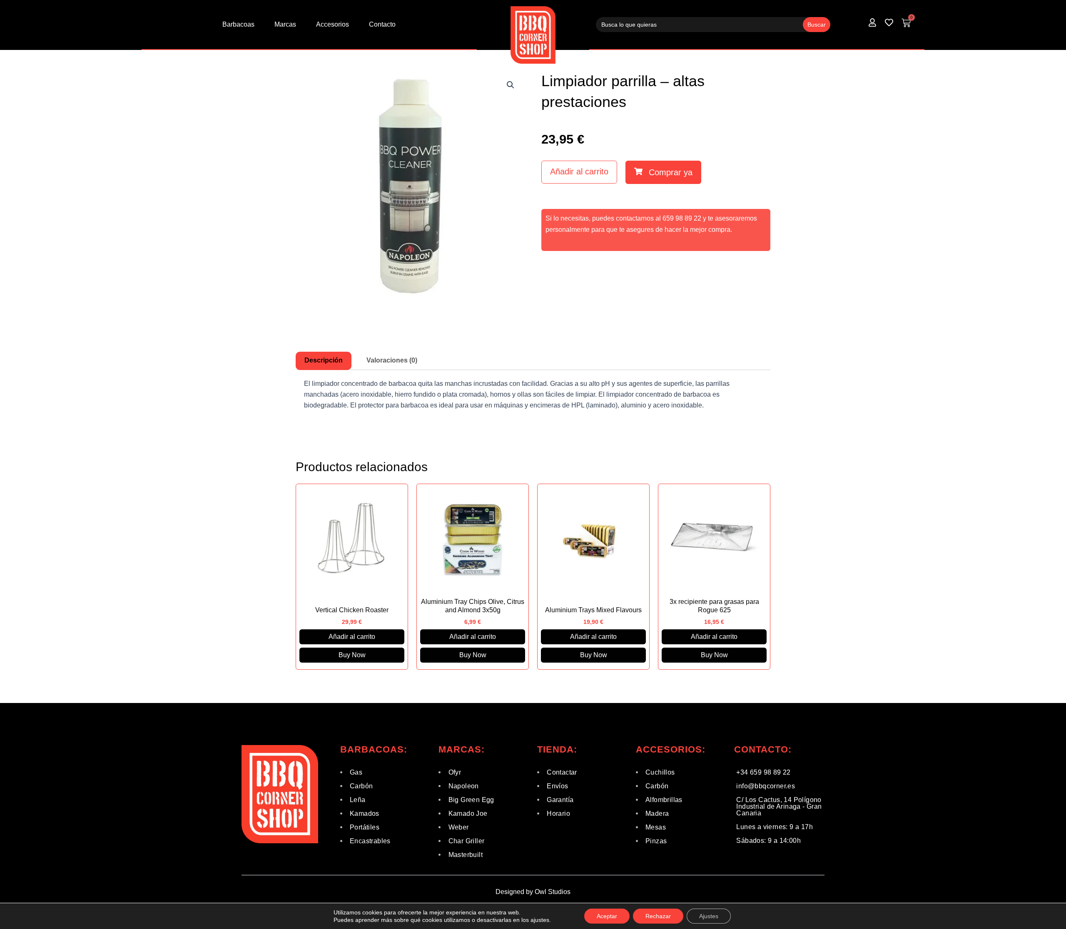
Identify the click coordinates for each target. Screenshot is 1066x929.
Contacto (382, 24)
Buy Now (352, 654)
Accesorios (332, 24)
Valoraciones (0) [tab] (391, 360)
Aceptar (607, 916)
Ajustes (708, 916)
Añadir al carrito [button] (352, 636)
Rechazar (658, 916)
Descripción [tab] (323, 360)
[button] (510, 84)
